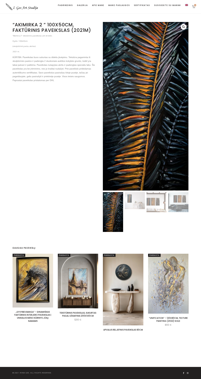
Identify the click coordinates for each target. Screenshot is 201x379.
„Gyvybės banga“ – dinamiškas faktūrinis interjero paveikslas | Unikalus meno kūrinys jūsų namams (32, 316)
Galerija (82, 5)
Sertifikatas (142, 5)
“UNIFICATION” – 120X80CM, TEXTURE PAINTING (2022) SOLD (168, 319)
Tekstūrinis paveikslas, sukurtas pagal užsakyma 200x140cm (78, 314)
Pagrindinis (65, 5)
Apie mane (98, 5)
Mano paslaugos (119, 5)
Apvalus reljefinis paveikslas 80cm (123, 329)
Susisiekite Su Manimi (167, 5)
